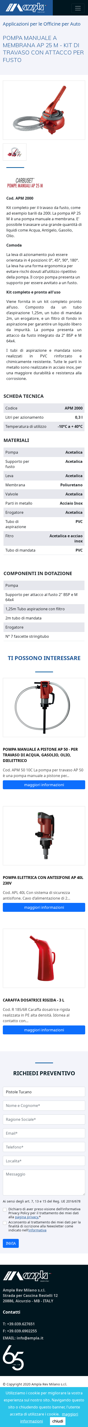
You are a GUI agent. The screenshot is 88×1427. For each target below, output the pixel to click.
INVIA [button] (11, 1243)
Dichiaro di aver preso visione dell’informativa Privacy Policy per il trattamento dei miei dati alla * (44, 1213)
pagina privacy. (27, 1217)
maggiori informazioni (44, 784)
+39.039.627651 (21, 1323)
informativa (37, 1230)
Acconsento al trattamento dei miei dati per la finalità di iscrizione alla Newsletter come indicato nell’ (44, 1226)
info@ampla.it (30, 1338)
